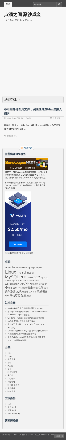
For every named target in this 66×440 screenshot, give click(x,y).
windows (34, 280)
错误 (29, 296)
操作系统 (10, 291)
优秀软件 (11, 359)
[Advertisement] (33, 61)
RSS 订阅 (28, 148)
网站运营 (15, 295)
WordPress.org (14, 413)
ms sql (21, 272)
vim (24, 280)
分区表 (41, 284)
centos (19, 267)
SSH (20, 280)
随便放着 (11, 391)
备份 (15, 288)
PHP (23, 277)
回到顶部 (60, 436)
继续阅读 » (12, 136)
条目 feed (12, 407)
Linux (10, 272)
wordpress (11, 283)
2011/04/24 (26, 118)
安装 (35, 287)
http (38, 267)
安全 (30, 287)
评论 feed (12, 410)
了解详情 (29, 253)
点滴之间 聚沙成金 (22, 14)
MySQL (12, 277)
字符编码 (22, 288)
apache (10, 267)
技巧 (46, 288)
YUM (20, 284)
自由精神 (11, 388)
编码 (7, 295)
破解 (39, 291)
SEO (36, 277)
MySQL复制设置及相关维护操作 (21, 321)
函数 (36, 284)
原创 (9, 362)
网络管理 (11, 382)
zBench (44, 434)
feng (14, 118)
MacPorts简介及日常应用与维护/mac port (25, 308)
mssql (30, 272)
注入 (30, 292)
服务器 (25, 291)
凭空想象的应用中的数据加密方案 (22, 334)
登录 (9, 404)
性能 (40, 287)
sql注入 (14, 281)
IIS (41, 268)
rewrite (30, 278)
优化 (26, 283)
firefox (25, 268)
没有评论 (56, 118)
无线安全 (14, 372)
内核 (31, 284)
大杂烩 (10, 366)
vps (28, 280)
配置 (24, 295)
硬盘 (44, 291)
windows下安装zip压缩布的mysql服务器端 (26, 318)
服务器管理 (15, 385)
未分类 (10, 375)
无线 (19, 291)
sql (42, 278)
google (32, 267)
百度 (34, 292)
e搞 (9, 353)
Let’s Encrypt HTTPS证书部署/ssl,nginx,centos (28, 331)
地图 (10, 288)
